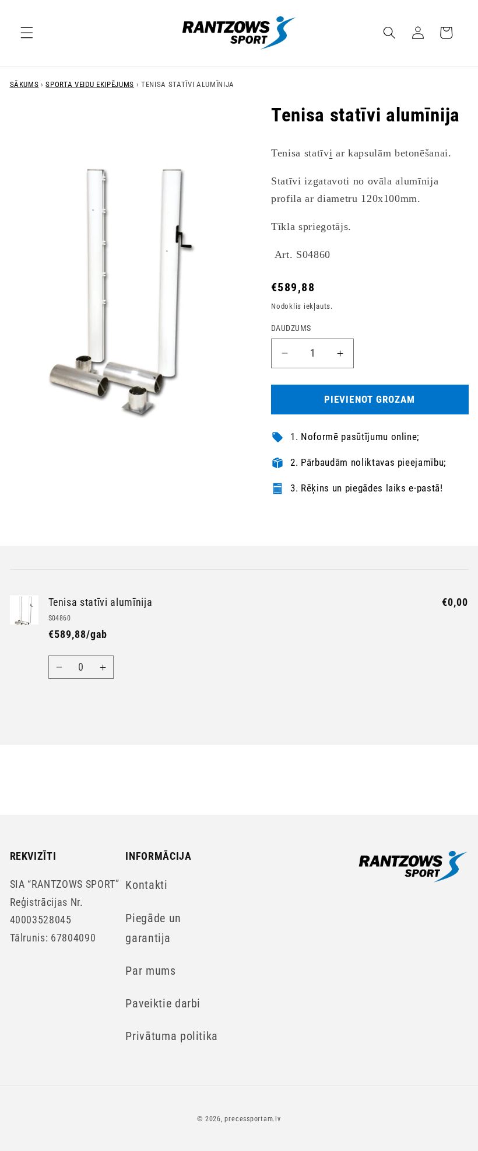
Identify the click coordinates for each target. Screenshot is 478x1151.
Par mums (150, 971)
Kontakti (146, 885)
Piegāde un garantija (153, 928)
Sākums (24, 84)
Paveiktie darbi (163, 1003)
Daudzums (291, 328)
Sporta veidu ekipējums (89, 84)
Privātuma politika (171, 1036)
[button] (27, 33)
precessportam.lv (252, 1119)
